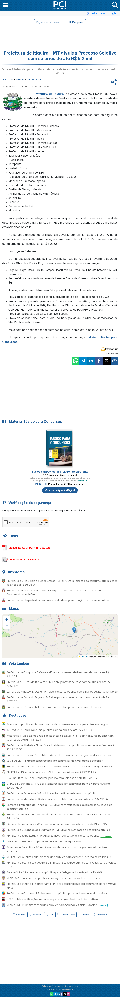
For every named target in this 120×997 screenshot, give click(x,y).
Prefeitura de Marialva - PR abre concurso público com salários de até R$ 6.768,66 (57, 799)
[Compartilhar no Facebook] (99, 361)
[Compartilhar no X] (107, 361)
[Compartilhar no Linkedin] (91, 361)
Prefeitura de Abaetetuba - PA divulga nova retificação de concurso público (59, 835)
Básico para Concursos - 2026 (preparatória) (60, 471)
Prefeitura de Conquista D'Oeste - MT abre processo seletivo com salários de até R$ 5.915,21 (58, 674)
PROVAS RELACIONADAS (24, 559)
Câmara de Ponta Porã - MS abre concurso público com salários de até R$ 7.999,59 (57, 824)
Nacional (20, 914)
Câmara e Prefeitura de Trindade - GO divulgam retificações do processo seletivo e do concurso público (59, 806)
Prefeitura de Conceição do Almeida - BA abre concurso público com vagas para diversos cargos (61, 864)
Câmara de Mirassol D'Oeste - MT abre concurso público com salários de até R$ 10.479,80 (62, 691)
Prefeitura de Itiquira (49, 94)
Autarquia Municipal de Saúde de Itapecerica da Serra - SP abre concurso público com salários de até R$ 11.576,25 (60, 737)
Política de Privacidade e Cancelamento (60, 986)
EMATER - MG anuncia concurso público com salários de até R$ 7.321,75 (51, 772)
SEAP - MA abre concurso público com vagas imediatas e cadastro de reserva (54, 878)
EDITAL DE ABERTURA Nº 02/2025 (29, 547)
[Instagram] (68, 994)
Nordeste (102, 914)
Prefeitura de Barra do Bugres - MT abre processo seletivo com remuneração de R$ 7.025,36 (58, 699)
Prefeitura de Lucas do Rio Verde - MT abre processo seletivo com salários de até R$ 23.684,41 (58, 684)
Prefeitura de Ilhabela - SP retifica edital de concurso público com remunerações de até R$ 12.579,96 (60, 747)
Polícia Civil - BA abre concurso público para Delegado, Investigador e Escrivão (55, 872)
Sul (51, 914)
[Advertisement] (60, 36)
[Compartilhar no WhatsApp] (75, 361)
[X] (65, 994)
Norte (86, 914)
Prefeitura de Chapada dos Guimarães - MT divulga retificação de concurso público (58, 600)
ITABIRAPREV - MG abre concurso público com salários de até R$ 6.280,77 (52, 778)
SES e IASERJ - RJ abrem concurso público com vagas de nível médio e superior (55, 760)
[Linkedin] (58, 994)
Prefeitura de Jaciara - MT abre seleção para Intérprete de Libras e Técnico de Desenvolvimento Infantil (54, 592)
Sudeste (37, 914)
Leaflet (84, 656)
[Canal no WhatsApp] (51, 994)
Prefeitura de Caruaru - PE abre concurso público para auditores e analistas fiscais (58, 893)
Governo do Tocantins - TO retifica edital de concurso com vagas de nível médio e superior (57, 849)
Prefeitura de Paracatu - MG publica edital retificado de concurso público (52, 793)
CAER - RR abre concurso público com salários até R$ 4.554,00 (44, 841)
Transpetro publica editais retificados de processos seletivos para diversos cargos (57, 724)
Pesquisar (77, 22)
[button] (5, 5)
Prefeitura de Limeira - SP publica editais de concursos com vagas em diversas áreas (59, 755)
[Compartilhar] (114, 361)
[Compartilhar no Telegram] (83, 361)
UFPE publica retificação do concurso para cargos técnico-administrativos (52, 899)
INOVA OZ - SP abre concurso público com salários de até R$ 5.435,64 (49, 730)
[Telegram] (55, 994)
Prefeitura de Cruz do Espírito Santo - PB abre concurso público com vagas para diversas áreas (61, 885)
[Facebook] (61, 994)
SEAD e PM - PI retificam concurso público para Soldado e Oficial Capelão (56, 905)
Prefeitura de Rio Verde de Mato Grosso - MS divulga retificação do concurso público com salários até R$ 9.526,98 (62, 582)
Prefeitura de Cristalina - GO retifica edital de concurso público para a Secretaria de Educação (58, 816)
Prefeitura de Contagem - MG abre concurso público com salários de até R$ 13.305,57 (59, 766)
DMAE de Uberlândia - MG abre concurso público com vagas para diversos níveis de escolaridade (58, 785)
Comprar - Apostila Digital (60, 490)
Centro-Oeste (67, 914)
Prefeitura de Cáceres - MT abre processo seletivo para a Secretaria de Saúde (54, 707)
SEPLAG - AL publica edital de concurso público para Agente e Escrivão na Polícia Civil (59, 857)
